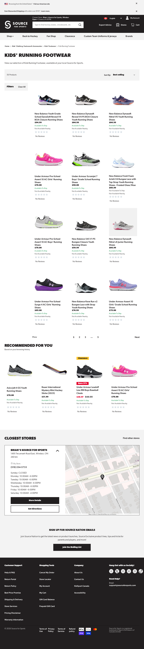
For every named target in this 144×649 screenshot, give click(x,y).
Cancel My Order (46, 572)
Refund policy (72, 630)
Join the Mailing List (72, 547)
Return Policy (10, 586)
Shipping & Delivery (13, 599)
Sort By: (107, 75)
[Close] (136, 3)
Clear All (22, 87)
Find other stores (131, 438)
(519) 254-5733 (19, 467)
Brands (129, 36)
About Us (78, 572)
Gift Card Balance (47, 599)
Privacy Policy (51, 630)
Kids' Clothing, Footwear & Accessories (27, 46)
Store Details (35, 500)
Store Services (10, 606)
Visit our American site (41, 4)
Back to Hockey (30, 36)
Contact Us (79, 579)
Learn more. (45, 11)
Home (7, 46)
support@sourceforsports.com (122, 585)
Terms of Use (43, 630)
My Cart (42, 593)
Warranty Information (13, 620)
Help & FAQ (9, 572)
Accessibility (80, 593)
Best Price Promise (12, 593)
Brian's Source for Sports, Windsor (56, 17)
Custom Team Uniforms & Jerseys (100, 36)
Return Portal (10, 579)
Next (137, 337)
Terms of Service (61, 630)
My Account (44, 586)
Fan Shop (51, 36)
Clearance (70, 36)
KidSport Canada (81, 586)
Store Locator (45, 579)
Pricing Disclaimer (12, 613)
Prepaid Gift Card (47, 606)
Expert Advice (105, 25)
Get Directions (35, 509)
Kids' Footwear (50, 46)
